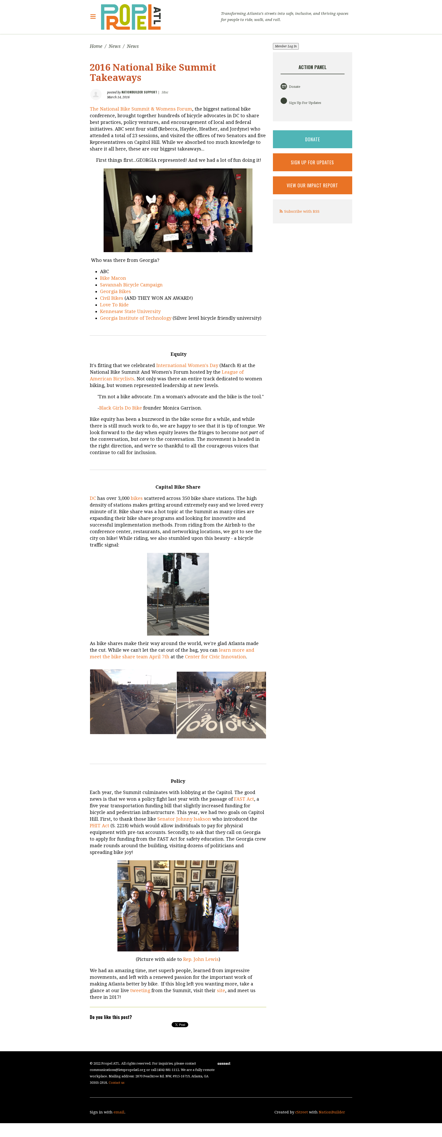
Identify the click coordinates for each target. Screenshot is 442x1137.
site (221, 990)
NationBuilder (332, 1112)
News (114, 46)
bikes (137, 498)
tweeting (140, 990)
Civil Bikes (111, 298)
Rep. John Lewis (201, 959)
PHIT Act (99, 825)
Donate (294, 87)
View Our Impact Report (312, 185)
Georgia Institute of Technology (135, 318)
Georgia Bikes (115, 291)
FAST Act (244, 799)
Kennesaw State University (130, 311)
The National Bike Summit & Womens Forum (141, 109)
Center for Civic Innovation (215, 656)
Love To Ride (114, 304)
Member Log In (286, 46)
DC (93, 498)
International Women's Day (187, 365)
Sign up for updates (312, 162)
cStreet (301, 1112)
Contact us (116, 1083)
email (119, 1112)
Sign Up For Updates (304, 103)
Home (96, 46)
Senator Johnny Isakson (184, 819)
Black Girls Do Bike (120, 408)
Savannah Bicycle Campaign (131, 284)
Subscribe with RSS (301, 211)
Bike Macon (113, 278)
